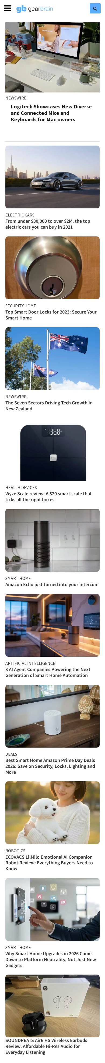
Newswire (15, 98)
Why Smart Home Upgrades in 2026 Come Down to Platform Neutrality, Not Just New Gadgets (50, 959)
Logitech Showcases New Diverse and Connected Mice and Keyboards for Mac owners (51, 113)
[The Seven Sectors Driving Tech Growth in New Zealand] (52, 358)
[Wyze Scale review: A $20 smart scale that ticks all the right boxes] (52, 449)
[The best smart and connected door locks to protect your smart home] (52, 267)
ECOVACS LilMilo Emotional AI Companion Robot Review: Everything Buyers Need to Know (49, 863)
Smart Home (18, 578)
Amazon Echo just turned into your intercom (52, 584)
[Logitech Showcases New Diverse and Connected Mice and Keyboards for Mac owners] (52, 57)
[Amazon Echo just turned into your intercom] (52, 540)
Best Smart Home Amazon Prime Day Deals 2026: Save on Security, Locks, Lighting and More (50, 766)
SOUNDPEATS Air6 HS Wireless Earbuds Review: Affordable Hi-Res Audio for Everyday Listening (46, 1046)
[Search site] (95, 8)
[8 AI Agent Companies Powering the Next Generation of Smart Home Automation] (52, 625)
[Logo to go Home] (35, 9)
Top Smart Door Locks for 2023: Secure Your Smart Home (51, 315)
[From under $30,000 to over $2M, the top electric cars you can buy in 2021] (52, 177)
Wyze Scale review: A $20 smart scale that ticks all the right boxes (48, 496)
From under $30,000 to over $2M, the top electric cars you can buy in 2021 (47, 224)
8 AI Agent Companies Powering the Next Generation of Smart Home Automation (47, 672)
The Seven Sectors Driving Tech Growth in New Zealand (49, 406)
